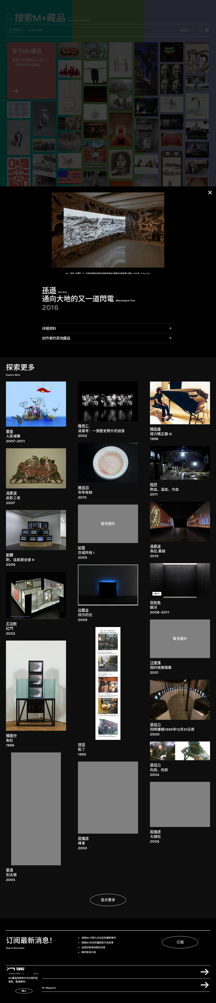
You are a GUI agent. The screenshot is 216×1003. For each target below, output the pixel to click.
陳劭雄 (155, 429)
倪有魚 (155, 603)
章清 (9, 870)
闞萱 (81, 548)
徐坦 (81, 745)
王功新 (11, 624)
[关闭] (210, 192)
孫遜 (49, 290)
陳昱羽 (83, 488)
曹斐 (9, 431)
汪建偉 (155, 663)
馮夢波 (11, 493)
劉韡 (9, 555)
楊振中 (11, 735)
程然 (153, 485)
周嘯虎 (83, 838)
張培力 (155, 725)
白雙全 (83, 610)
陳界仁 (83, 426)
